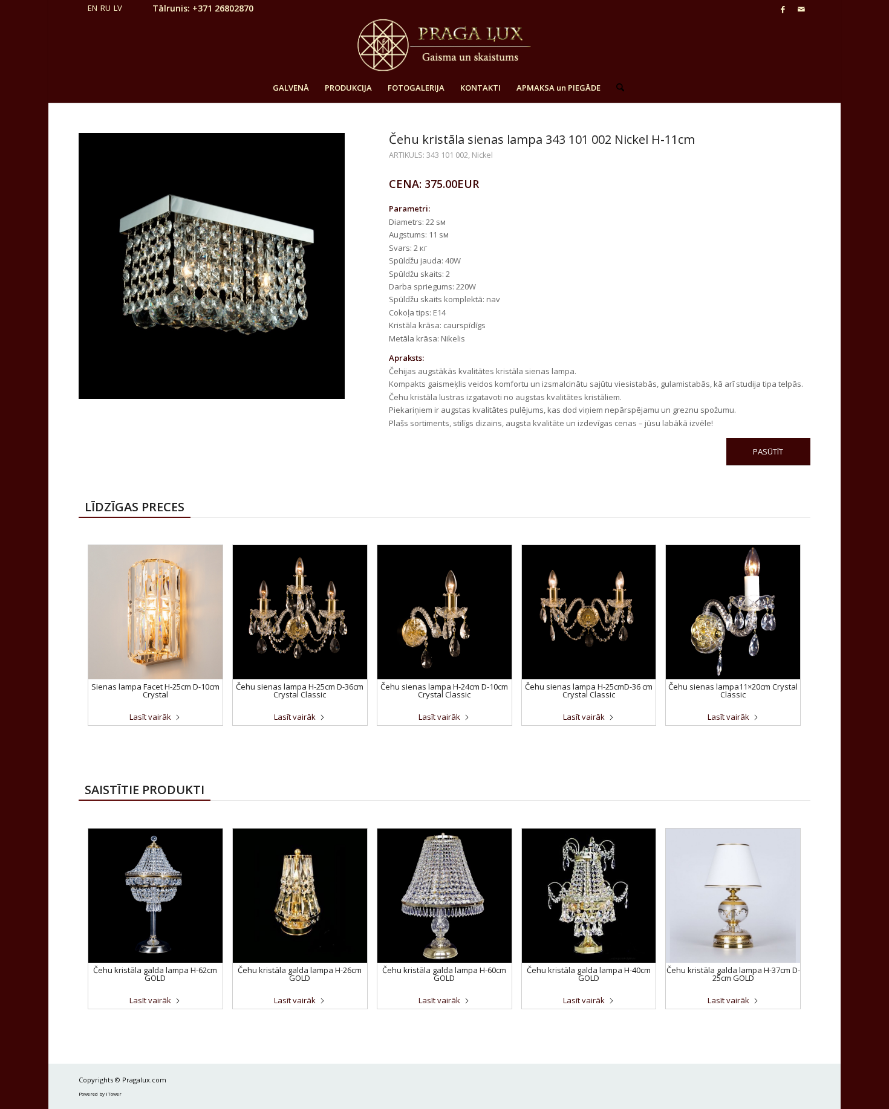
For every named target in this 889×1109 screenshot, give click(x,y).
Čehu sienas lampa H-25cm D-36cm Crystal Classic (299, 690)
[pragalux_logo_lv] (444, 45)
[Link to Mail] (801, 9)
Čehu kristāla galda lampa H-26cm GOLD (300, 974)
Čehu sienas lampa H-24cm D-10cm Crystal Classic (444, 690)
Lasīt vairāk (150, 716)
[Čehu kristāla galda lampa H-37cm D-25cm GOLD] (733, 896)
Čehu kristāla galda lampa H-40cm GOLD (589, 974)
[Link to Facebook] (783, 9)
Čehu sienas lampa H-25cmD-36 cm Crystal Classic (589, 690)
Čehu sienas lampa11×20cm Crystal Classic (733, 690)
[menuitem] (291, 88)
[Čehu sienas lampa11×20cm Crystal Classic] (733, 612)
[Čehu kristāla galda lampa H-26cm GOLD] (300, 896)
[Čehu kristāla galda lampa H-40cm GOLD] (589, 896)
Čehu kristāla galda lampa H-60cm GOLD (444, 974)
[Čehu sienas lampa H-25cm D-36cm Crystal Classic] (300, 612)
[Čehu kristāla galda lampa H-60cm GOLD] (444, 896)
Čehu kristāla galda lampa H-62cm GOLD (155, 974)
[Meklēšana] (616, 88)
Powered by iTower (100, 1093)
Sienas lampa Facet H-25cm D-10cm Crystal (155, 690)
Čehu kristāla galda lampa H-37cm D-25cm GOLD (733, 974)
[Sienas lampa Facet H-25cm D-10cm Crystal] (155, 612)
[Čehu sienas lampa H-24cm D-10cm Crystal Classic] (444, 612)
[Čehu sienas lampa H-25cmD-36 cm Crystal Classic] (589, 612)
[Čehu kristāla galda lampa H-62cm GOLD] (155, 896)
